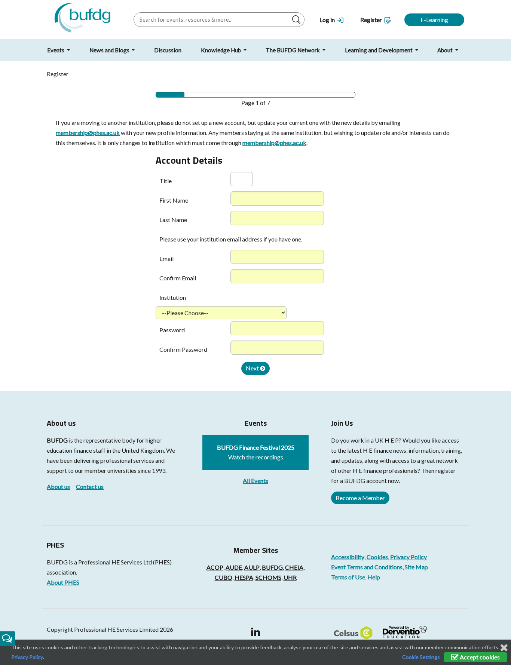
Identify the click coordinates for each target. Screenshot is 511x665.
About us (58, 486)
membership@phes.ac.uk (88, 132)
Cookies (377, 556)
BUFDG (57, 440)
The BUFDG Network (293, 50)
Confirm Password (183, 349)
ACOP (214, 567)
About (445, 50)
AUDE (234, 567)
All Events (255, 480)
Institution (172, 297)
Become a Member (360, 497)
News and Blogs (110, 50)
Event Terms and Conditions (367, 566)
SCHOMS (268, 577)
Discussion (167, 50)
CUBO (223, 577)
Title (165, 180)
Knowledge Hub (221, 50)
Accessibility (347, 556)
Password (172, 329)
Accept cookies (479, 657)
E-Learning (434, 19)
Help (373, 577)
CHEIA (294, 567)
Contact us (90, 486)
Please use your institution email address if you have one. (230, 239)
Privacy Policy (408, 556)
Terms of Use (348, 577)
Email (166, 258)
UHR (290, 577)
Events (56, 50)
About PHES (63, 582)
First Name (173, 200)
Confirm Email (177, 277)
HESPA (244, 577)
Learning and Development (379, 50)
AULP (252, 567)
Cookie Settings (421, 657)
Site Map (416, 566)
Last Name (173, 219)
